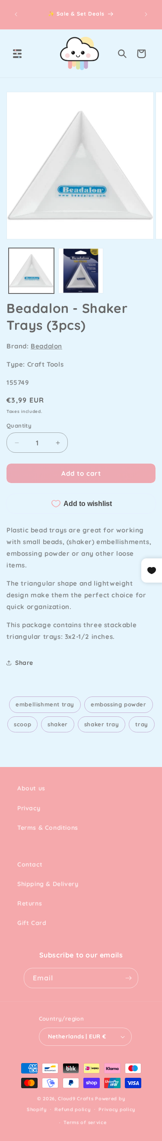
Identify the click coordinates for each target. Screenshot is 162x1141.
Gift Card (31, 923)
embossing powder (118, 704)
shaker (58, 724)
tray (141, 724)
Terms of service (85, 1122)
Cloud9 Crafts (75, 1099)
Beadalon (46, 346)
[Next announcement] (146, 14)
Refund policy (72, 1109)
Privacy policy (116, 1109)
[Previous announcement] (15, 14)
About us (31, 788)
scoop (22, 724)
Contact (29, 864)
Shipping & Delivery (47, 884)
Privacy (28, 808)
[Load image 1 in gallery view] (31, 270)
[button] (17, 53)
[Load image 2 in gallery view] (81, 270)
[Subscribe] (128, 978)
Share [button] (24, 663)
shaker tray (101, 724)
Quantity (19, 425)
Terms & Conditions (47, 828)
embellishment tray (45, 704)
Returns (29, 903)
